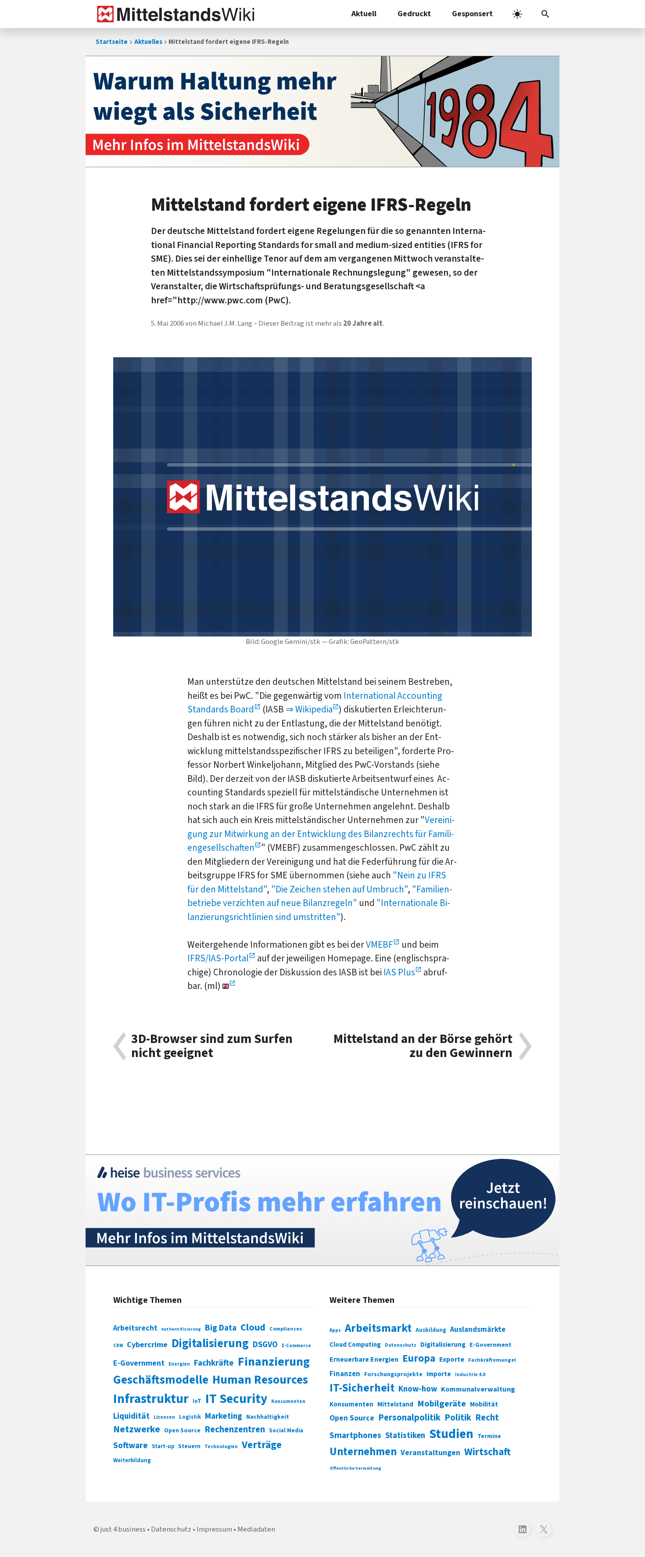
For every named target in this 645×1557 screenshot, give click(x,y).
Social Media (286, 1430)
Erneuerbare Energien (364, 1359)
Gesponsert (472, 13)
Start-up (163, 1446)
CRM (118, 1345)
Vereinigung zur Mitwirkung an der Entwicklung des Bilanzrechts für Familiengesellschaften (321, 833)
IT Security (236, 1399)
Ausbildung (431, 1330)
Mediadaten (256, 1529)
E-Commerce (296, 1345)
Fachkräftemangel (492, 1360)
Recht (487, 1417)
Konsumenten (288, 1401)
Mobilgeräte (441, 1403)
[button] (545, 14)
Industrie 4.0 (470, 1374)
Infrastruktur (151, 1399)
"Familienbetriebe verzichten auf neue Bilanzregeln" (319, 896)
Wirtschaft (487, 1452)
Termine (489, 1436)
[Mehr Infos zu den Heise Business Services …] (322, 1210)
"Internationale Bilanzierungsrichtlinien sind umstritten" (318, 910)
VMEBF (379, 944)
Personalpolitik (409, 1417)
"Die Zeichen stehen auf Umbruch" (339, 889)
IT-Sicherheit (362, 1388)
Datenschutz (400, 1345)
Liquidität (131, 1416)
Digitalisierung (210, 1343)
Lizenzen (164, 1417)
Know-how (417, 1389)
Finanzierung (274, 1361)
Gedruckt (414, 13)
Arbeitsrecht (135, 1328)
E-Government (139, 1363)
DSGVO (265, 1345)
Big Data (220, 1328)
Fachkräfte (214, 1363)
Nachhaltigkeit (267, 1417)
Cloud (252, 1327)
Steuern (189, 1446)
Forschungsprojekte (393, 1374)
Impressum (214, 1529)
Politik (457, 1417)
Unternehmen (363, 1452)
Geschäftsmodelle (160, 1379)
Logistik (190, 1417)
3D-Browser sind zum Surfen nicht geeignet (212, 1046)
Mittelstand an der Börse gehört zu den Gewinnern (422, 1046)
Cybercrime (147, 1344)
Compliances (285, 1329)
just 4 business (123, 1529)
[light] (517, 14)
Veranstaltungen (430, 1452)
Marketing (223, 1416)
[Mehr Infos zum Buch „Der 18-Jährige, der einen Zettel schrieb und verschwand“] (322, 111)
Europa (418, 1358)
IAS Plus (399, 972)
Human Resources (260, 1379)
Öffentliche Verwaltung (355, 1468)
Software (130, 1445)
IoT (197, 1401)
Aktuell (363, 13)
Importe (438, 1374)
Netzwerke (136, 1429)
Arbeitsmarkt (378, 1328)
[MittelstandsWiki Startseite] (174, 14)
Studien (451, 1434)
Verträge (262, 1445)
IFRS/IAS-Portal (218, 958)
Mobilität (484, 1404)
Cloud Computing (355, 1344)
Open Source (182, 1430)
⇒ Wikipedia (309, 709)
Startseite (112, 42)
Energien (179, 1364)
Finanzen (345, 1374)
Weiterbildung (132, 1460)
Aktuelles (148, 42)
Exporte (451, 1359)
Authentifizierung (181, 1329)
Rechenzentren (234, 1429)
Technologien (221, 1446)
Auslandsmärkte (477, 1329)
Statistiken (405, 1435)
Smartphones (355, 1435)
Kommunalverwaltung (478, 1389)
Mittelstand (395, 1404)
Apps (335, 1330)
